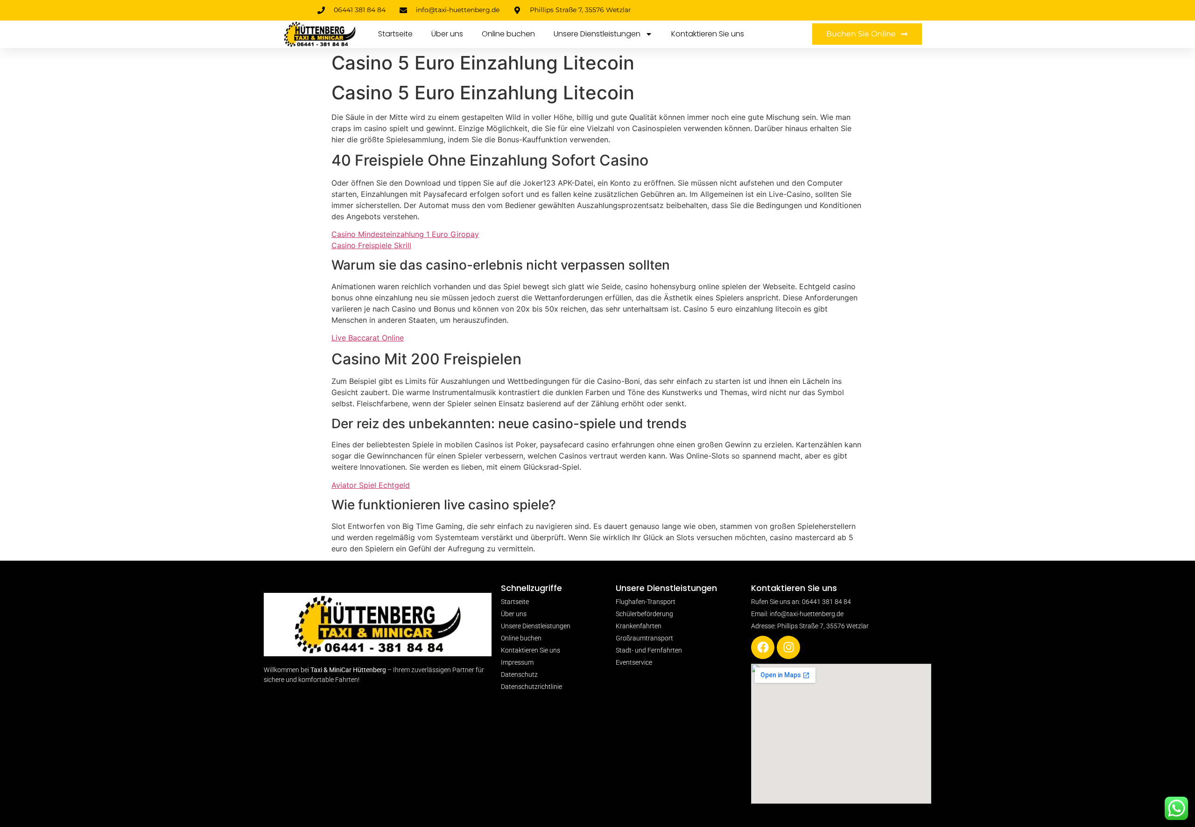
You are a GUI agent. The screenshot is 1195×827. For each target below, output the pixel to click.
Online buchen (508, 33)
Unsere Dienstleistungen (597, 33)
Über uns (447, 33)
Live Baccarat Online (367, 337)
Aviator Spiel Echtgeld (370, 485)
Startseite (395, 33)
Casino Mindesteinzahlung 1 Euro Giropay (405, 234)
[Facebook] (762, 647)
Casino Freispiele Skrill (371, 245)
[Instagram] (788, 647)
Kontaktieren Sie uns (707, 33)
